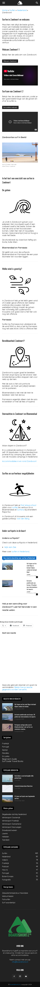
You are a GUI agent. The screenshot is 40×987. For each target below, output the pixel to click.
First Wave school (28, 505)
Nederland (22, 10)
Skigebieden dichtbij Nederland (14, 814)
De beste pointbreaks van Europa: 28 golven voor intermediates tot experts (32, 585)
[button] (3, 3)
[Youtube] (26, 976)
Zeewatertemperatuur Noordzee (23, 786)
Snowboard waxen (9, 830)
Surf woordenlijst (8, 903)
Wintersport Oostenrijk (11, 817)
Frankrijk (5, 743)
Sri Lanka (5, 756)
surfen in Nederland (20, 551)
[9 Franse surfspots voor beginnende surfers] (7, 799)
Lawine (5, 833)
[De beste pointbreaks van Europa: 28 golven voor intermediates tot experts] (7, 583)
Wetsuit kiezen (7, 896)
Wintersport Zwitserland (11, 824)
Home (5, 10)
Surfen (12, 10)
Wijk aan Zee (10, 547)
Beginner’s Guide (9, 759)
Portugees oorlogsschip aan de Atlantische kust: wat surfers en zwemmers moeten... (23, 727)
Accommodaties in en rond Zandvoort (19, 461)
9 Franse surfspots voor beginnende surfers (25, 797)
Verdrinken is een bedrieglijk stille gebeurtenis (24, 777)
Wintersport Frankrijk (10, 821)
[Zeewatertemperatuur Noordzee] (7, 788)
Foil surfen (6, 899)
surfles (15, 507)
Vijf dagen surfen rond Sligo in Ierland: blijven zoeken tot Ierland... (25, 705)
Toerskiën (5, 840)
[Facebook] (14, 976)
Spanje (5, 750)
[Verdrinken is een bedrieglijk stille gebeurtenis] (7, 778)
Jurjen (28, 574)
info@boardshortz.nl (20, 962)
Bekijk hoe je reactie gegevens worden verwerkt (17, 688)
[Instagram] (20, 976)
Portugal (5, 747)
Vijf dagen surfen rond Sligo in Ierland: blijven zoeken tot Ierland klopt (32, 567)
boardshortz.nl (15, 984)
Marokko (5, 753)
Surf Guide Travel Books (12, 761)
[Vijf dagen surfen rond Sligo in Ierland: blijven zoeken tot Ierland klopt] (7, 566)
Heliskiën (5, 837)
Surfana (20, 509)
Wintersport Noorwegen (11, 827)
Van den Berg (23, 518)
